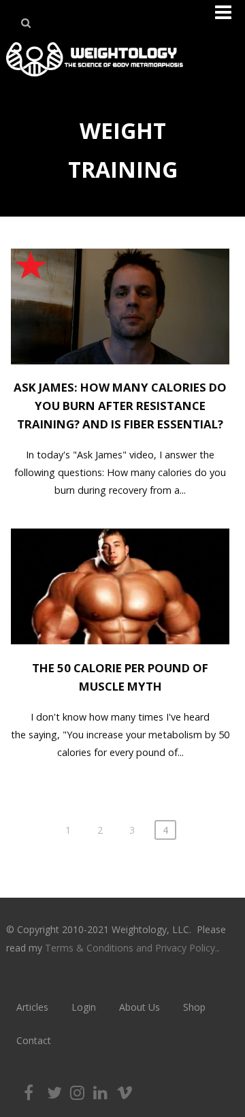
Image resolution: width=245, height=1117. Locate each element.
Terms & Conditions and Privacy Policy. (131, 947)
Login (83, 1007)
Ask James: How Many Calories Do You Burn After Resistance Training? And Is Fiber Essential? (120, 405)
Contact (33, 1040)
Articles (32, 1007)
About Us (139, 1007)
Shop (194, 1007)
